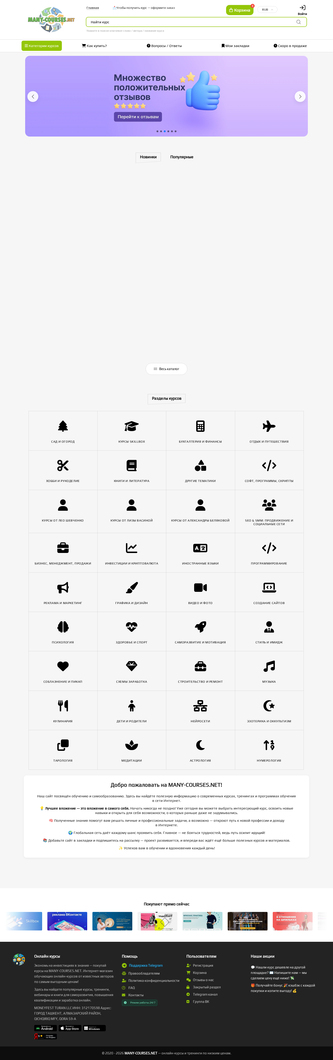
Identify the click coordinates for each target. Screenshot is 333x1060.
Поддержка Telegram (146, 965)
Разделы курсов (166, 398)
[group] (166, 96)
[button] (32, 96)
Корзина (199, 973)
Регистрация (202, 965)
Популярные (181, 156)
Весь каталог (169, 369)
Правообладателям (144, 973)
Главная (93, 7)
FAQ (131, 988)
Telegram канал (204, 994)
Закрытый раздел (206, 987)
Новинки (148, 156)
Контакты (136, 995)
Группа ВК (200, 1001)
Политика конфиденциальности (153, 980)
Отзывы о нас (203, 980)
